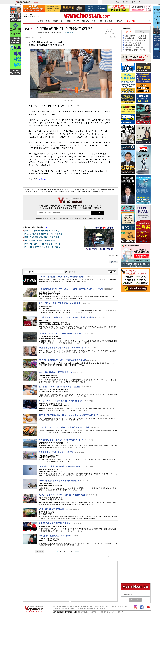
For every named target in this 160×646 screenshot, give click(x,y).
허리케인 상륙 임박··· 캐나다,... (135, 50)
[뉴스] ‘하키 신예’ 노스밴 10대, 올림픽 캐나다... (42, 244)
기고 (100, 21)
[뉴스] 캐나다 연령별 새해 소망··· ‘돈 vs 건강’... (42, 231)
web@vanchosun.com (96, 218)
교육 (69, 21)
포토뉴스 (143, 32)
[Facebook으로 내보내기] (112, 33)
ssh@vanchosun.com (53, 32)
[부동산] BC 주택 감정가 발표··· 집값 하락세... (42, 237)
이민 (62, 21)
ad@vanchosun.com (50, 218)
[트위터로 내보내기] (106, 33)
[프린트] (111, 37)
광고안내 (72, 612)
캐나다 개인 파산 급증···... (133, 45)
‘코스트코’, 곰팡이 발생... (132, 43)
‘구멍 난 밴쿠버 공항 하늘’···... (134, 47)
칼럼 (93, 21)
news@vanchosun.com (74, 218)
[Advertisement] (46, 581)
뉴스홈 (40, 21)
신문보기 (118, 21)
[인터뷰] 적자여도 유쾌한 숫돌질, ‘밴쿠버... (41, 240)
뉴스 (48, 21)
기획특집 (85, 21)
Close (17, 5)
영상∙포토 (108, 21)
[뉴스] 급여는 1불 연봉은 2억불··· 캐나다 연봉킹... (43, 234)
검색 (66, 272)
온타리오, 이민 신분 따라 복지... (135, 38)
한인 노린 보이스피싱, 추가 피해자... (135, 36)
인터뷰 (76, 21)
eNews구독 (130, 21)
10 (73, 551)
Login (36, 2)
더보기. (47, 227)
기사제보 (64, 612)
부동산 (55, 21)
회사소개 (56, 612)
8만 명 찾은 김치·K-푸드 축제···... (135, 40)
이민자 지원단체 (118, 612)
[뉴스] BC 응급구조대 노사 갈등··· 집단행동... (42, 247)
